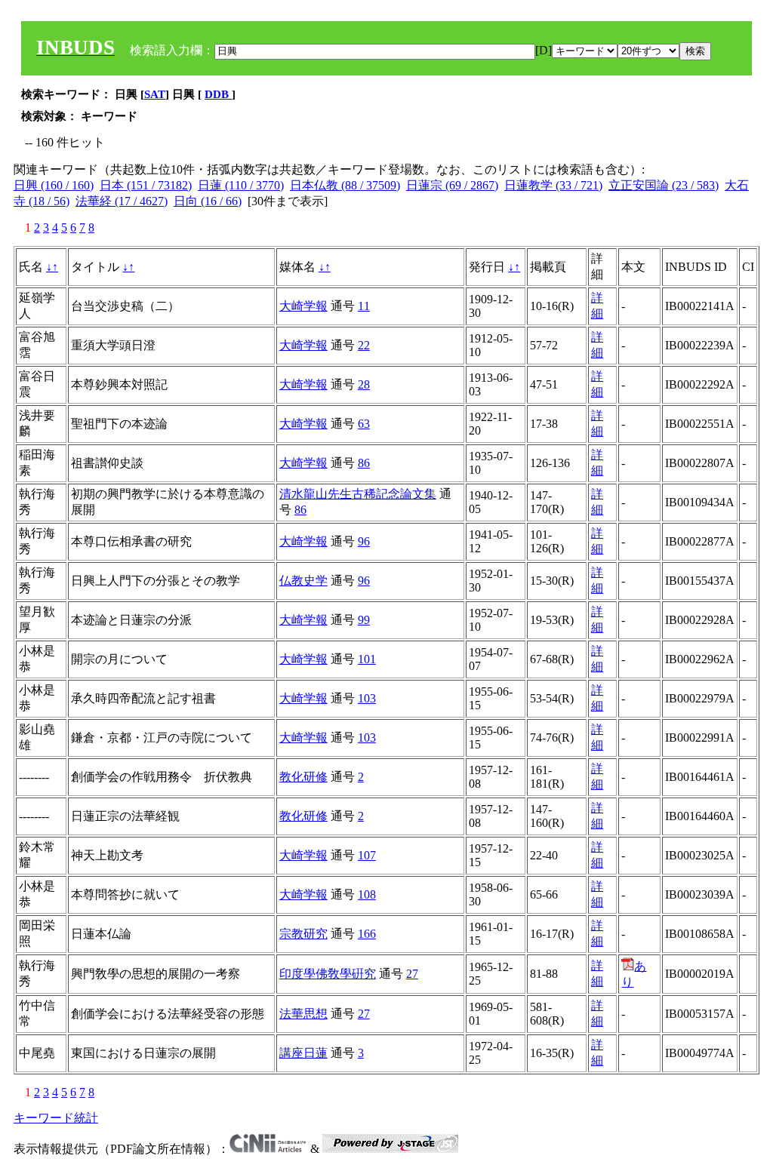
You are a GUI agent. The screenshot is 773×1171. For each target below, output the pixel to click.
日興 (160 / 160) (54, 185)
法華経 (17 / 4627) (121, 201)
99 (364, 619)
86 (364, 462)
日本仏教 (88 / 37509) (345, 185)
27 (412, 973)
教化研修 (303, 776)
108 (367, 894)
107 (367, 855)
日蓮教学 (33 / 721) (553, 185)
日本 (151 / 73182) (146, 185)
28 (364, 384)
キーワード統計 (56, 1117)
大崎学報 (303, 306)
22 (364, 345)
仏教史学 (303, 580)
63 (364, 423)
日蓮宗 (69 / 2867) (452, 185)
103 (367, 698)
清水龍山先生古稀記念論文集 (357, 493)
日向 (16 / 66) (208, 201)
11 (364, 306)
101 (367, 659)
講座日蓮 (303, 1053)
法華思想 (303, 1013)
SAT (154, 94)
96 (364, 541)
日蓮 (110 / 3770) (241, 185)
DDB (218, 94)
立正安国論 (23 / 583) (663, 185)
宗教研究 (303, 933)
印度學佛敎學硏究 (327, 973)
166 (367, 933)
